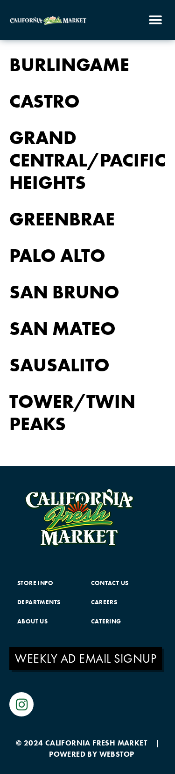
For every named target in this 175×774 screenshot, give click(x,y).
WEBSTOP (116, 754)
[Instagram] (21, 704)
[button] (155, 19)
